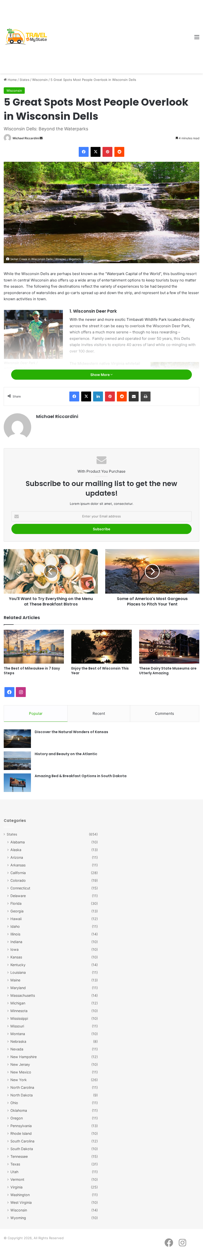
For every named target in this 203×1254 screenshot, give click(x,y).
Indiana (16, 942)
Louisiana (18, 972)
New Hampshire (23, 1057)
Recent (99, 713)
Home (12, 80)
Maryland (18, 988)
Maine (15, 980)
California (18, 873)
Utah (14, 1172)
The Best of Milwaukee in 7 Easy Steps (32, 670)
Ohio (14, 1103)
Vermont (17, 1179)
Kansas (16, 957)
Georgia (17, 911)
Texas (15, 1164)
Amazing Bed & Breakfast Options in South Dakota (81, 775)
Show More (100, 374)
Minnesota (18, 1011)
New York (18, 1080)
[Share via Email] (134, 396)
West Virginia (21, 1202)
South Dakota (21, 1149)
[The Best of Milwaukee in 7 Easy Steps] (34, 647)
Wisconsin (40, 80)
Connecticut (20, 888)
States (24, 80)
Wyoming (18, 1218)
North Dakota (21, 1095)
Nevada (16, 1049)
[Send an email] (41, 138)
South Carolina (22, 1141)
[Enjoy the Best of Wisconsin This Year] (101, 647)
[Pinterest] (107, 152)
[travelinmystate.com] (27, 37)
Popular (36, 713)
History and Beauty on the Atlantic (66, 753)
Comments (164, 713)
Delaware (18, 896)
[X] (96, 152)
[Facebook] (84, 152)
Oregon (16, 1118)
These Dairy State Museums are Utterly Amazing (168, 670)
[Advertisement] (121, 37)
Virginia (16, 1187)
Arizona (16, 857)
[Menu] (196, 38)
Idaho (15, 926)
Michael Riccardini (26, 138)
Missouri (17, 1026)
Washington (20, 1195)
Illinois (15, 934)
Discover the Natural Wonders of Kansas (71, 731)
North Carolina (22, 1087)
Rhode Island (21, 1133)
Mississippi (19, 1018)
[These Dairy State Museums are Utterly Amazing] (169, 647)
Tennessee (19, 1156)
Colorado (18, 880)
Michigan (17, 1003)
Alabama (17, 842)
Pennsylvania (21, 1126)
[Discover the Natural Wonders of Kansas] (17, 738)
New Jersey (20, 1064)
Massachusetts (22, 995)
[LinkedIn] (98, 396)
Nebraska (18, 1041)
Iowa (14, 949)
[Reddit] (119, 152)
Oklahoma (18, 1110)
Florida (16, 903)
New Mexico (20, 1072)
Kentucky (17, 965)
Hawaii (16, 919)
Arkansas (17, 865)
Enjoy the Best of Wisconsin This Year (100, 670)
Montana (17, 1034)
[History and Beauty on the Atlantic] (17, 760)
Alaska (15, 850)
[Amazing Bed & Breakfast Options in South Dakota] (17, 782)
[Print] (146, 396)
